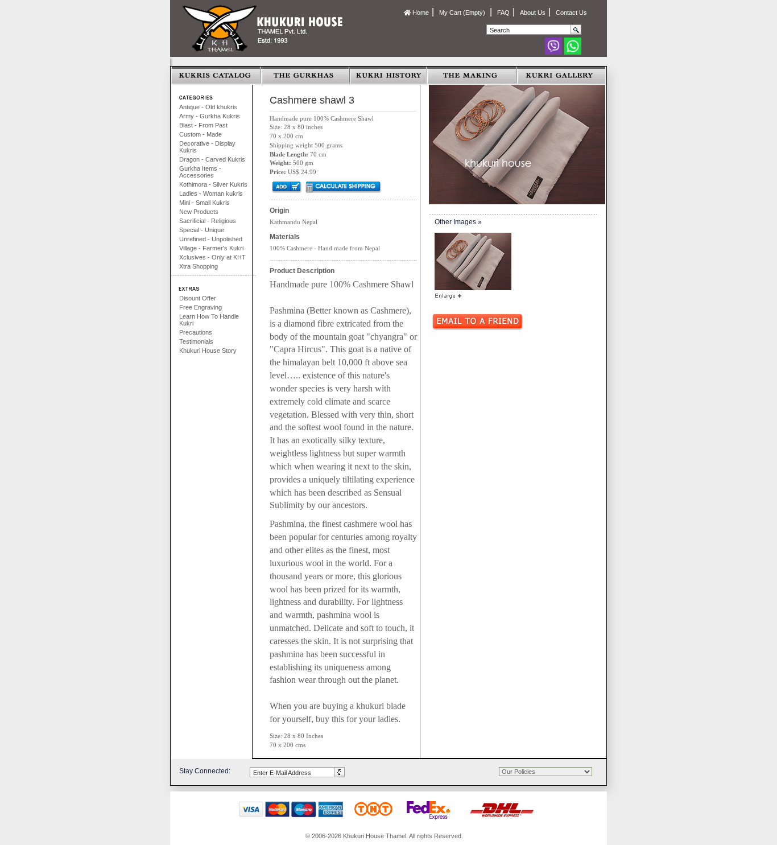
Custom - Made (200, 134)
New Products (198, 211)
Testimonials (196, 341)
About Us (532, 12)
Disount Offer (197, 298)
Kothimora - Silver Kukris (213, 184)
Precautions (195, 332)
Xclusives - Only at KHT (212, 257)
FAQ (503, 12)
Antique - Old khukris (208, 107)
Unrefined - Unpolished (210, 239)
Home (420, 12)
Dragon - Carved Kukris (212, 159)
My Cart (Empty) (463, 12)
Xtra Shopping (198, 266)
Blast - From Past (203, 125)
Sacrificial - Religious (207, 220)
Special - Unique (201, 229)
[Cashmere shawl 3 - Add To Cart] (286, 186)
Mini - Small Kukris (204, 202)
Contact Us (571, 12)
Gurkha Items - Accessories (200, 172)
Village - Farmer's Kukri (211, 248)
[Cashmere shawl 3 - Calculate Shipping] (342, 186)
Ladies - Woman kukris (211, 193)
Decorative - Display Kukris (207, 147)
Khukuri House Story (208, 350)
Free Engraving (200, 307)
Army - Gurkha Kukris (209, 116)
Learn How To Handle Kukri (209, 320)
